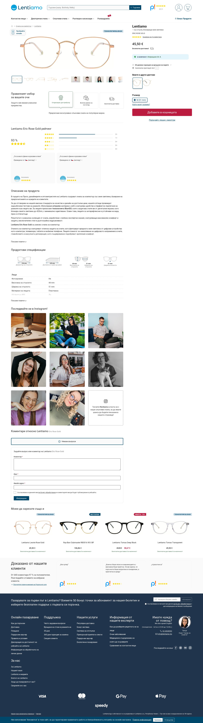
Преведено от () (24, 160)
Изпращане (21, 498)
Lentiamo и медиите (19, 674)
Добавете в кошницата (162, 112)
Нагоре (38, 714)
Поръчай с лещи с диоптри (162, 120)
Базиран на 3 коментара (152, 37)
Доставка (15, 627)
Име (16, 474)
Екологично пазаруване (87, 642)
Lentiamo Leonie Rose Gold (32, 543)
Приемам (157, 720)
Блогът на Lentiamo (19, 678)
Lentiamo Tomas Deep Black (124, 543)
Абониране (186, 599)
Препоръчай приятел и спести (89, 634)
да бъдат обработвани (47, 492)
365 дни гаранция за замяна (56, 634)
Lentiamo (37, 26)
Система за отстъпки (86, 631)
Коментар (18, 457)
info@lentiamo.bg (165, 634)
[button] (17, 79)
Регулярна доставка (85, 623)
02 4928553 (167, 631)
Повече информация (142, 719)
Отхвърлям (168, 720)
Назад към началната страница (22, 714)
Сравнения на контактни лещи (123, 645)
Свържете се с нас (18, 685)
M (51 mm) (141, 100)
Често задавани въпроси (54, 623)
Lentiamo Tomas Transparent (170, 543)
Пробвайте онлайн (20, 32)
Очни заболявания (118, 634)
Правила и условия (19, 638)
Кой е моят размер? (141, 104)
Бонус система (83, 627)
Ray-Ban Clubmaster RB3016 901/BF (78, 543)
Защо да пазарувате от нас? (23, 681)
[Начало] (12, 26)
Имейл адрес (19, 483)
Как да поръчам (18, 623)
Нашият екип (16, 670)
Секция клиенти (51, 638)
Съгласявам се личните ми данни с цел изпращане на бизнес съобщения (169, 605)
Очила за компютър (23, 26)
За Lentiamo (16, 666)
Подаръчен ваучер (19, 634)
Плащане (15, 631)
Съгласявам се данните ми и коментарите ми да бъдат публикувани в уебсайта (56, 492)
